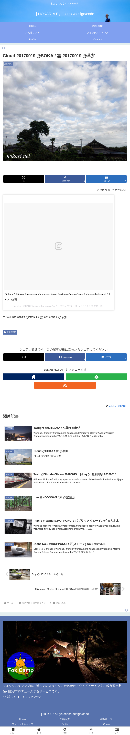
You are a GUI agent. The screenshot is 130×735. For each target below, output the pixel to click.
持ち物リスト (107, 719)
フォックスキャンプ (22, 724)
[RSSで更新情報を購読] (65, 385)
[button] (120, 545)
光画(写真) (11, 332)
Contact (107, 724)
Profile (65, 724)
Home (22, 719)
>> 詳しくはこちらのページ (22, 697)
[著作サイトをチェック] (33, 376)
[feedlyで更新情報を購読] (96, 376)
